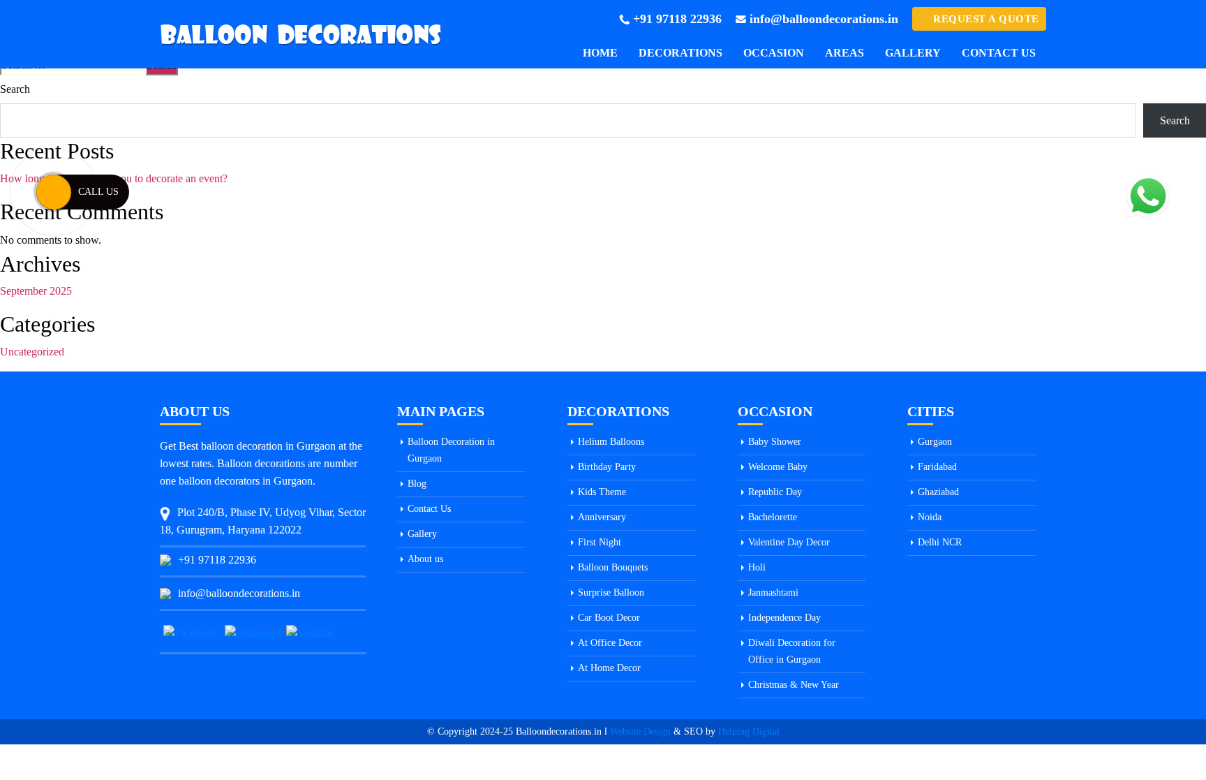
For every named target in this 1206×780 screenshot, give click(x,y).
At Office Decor (610, 643)
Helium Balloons (611, 441)
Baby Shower (774, 441)
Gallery (913, 53)
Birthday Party (607, 467)
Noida (929, 517)
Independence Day (784, 617)
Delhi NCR (940, 542)
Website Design (640, 731)
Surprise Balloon (611, 592)
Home (600, 53)
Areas (844, 53)
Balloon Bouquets (613, 567)
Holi (757, 567)
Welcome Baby (777, 467)
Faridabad (937, 467)
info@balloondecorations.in (824, 19)
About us (425, 559)
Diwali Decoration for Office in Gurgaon (791, 651)
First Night (599, 542)
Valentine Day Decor (789, 542)
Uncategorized (32, 352)
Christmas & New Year (793, 684)
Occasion (773, 53)
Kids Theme (602, 492)
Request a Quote (986, 18)
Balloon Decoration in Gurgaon (451, 450)
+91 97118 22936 (677, 19)
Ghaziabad (938, 492)
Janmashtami (773, 592)
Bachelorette (772, 517)
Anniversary (602, 517)
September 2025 (36, 291)
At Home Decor (609, 668)
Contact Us (999, 53)
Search (15, 89)
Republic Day (775, 492)
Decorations (680, 53)
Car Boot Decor (609, 617)
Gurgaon (935, 441)
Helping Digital (749, 731)
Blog (417, 483)
